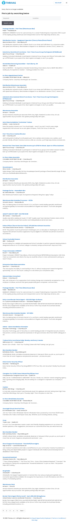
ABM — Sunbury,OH (34, 242)
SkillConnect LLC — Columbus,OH (29, 342)
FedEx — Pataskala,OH (34, 32)
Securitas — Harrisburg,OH (34, 365)
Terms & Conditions (58, 518)
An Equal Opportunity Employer (40, 518)
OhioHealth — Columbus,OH (33, 475)
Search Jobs (8, 23)
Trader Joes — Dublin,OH (33, 423)
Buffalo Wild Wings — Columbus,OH (34, 390)
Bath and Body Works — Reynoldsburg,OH (34, 435)
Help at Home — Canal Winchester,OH (34, 448)
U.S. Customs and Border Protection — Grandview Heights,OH (32, 303)
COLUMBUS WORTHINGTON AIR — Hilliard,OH (20, 78)
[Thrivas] (8, 3)
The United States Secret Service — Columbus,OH (33, 229)
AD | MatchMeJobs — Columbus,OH (28, 193)
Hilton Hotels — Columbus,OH (34, 170)
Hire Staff (58, 3)
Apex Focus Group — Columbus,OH (34, 55)
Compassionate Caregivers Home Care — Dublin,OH (34, 377)
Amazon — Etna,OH (31, 114)
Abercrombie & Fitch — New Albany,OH (33, 43)
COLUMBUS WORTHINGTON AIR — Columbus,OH (20, 159)
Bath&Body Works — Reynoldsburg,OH (33, 353)
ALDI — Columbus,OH (34, 137)
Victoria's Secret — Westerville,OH (32, 204)
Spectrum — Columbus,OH (33, 267)
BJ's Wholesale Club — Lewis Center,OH (33, 412)
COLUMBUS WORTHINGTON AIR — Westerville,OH (20, 401)
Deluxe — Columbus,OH (33, 279)
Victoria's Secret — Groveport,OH (32, 317)
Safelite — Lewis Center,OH (30, 125)
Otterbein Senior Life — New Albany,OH (34, 461)
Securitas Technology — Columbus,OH (34, 331)
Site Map (34, 520)
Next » (22, 511)
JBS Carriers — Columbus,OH (33, 217)
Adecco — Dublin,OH (33, 67)
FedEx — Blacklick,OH (34, 291)
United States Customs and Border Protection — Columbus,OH (32, 500)
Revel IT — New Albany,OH (34, 255)
